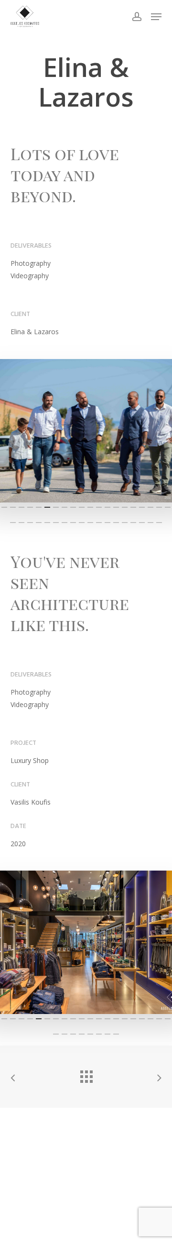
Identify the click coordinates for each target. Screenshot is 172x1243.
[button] (156, 17)
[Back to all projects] (86, 1074)
